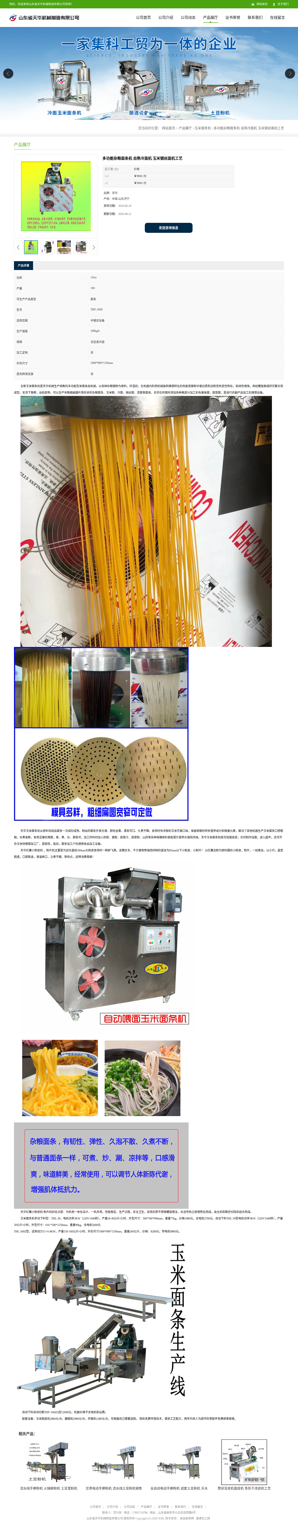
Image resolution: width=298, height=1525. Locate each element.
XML (161, 1518)
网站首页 (262, 4)
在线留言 (277, 18)
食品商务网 (187, 1518)
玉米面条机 (203, 128)
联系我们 (255, 18)
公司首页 (143, 18)
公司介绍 (165, 18)
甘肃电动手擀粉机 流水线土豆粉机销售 (114, 1488)
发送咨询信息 (168, 228)
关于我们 (283, 4)
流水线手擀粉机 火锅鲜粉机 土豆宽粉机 (48, 1488)
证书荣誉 (232, 18)
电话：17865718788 (136, 1512)
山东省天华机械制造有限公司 (105, 1518)
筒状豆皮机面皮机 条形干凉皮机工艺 (244, 1488)
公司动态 (188, 18)
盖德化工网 (203, 1518)
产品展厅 (210, 18)
